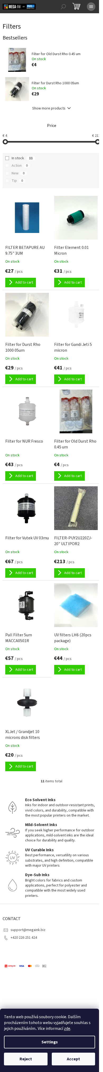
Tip (17, 180)
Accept (73, 1059)
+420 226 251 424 (24, 937)
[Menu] (91, 6)
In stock (22, 158)
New (18, 173)
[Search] (63, 6)
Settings (49, 1042)
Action (20, 165)
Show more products (48, 108)
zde (67, 1028)
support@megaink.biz (28, 930)
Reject (26, 1059)
